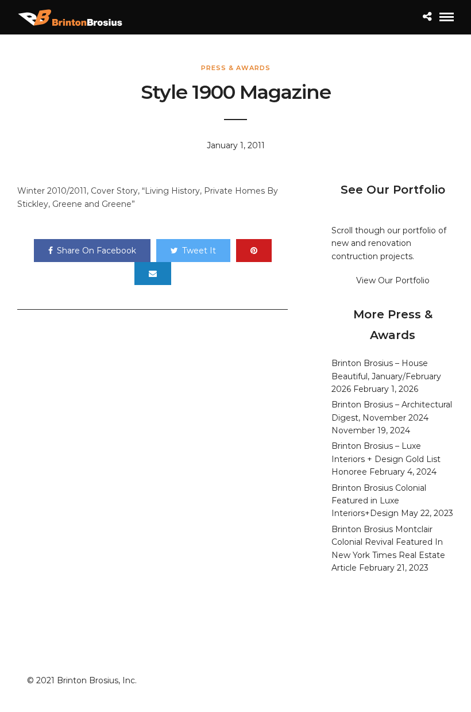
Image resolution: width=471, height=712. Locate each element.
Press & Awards (236, 68)
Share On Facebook (96, 250)
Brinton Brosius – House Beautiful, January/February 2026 (386, 376)
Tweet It (199, 250)
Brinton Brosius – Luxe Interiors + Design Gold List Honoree (386, 459)
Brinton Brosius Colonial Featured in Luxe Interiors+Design (378, 501)
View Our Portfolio (393, 280)
